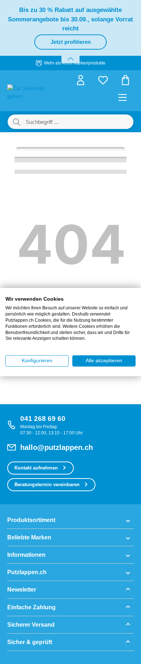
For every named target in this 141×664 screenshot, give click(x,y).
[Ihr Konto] (80, 82)
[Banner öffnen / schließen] (70, 54)
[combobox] (79, 121)
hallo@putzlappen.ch (56, 447)
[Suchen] (17, 121)
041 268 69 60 (42, 418)
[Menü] (122, 99)
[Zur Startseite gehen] (27, 92)
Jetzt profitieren (71, 42)
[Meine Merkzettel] (103, 82)
